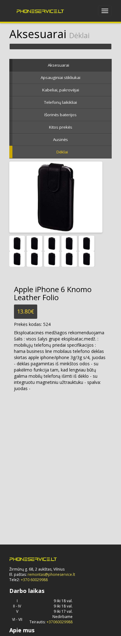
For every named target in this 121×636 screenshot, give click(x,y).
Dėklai (62, 152)
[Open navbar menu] (105, 11)
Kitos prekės (60, 127)
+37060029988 (60, 622)
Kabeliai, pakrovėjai (60, 90)
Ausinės (60, 139)
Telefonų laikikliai (60, 102)
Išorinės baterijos (60, 115)
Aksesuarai (58, 65)
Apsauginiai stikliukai (60, 77)
